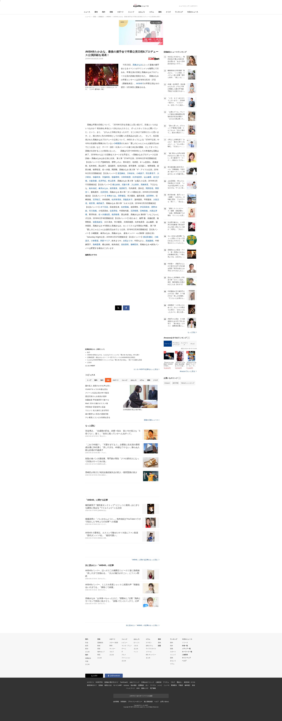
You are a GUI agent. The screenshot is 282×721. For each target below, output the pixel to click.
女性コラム (149, 645)
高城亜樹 (149, 241)
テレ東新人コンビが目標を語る (97, 417)
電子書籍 (153, 688)
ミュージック (184, 343)
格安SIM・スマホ (189, 682)
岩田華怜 (150, 196)
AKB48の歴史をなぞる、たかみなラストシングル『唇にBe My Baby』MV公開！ (113, 355)
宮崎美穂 (144, 211)
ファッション (126, 658)
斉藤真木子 (128, 199)
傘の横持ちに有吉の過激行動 (96, 414)
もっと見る (191, 332)
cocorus (126, 685)
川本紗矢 (131, 173)
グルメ (124, 654)
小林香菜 (94, 241)
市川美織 (93, 211)
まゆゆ (89, 362)
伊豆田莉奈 (144, 207)
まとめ (87, 652)
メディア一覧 (186, 648)
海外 (103, 12)
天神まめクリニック (147, 682)
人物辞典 (185, 654)
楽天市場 (175, 383)
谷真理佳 (113, 211)
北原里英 (104, 192)
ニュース (87, 12)
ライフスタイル (151, 648)
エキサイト (194, 6)
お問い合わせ (164, 701)
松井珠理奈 (116, 199)
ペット (136, 652)
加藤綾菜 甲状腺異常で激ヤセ (97, 400)
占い (147, 685)
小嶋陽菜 (117, 143)
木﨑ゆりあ (111, 196)
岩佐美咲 (125, 244)
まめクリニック (134, 682)
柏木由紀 (93, 188)
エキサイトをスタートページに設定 (141, 696)
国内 (96, 12)
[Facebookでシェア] (126, 307)
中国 (86, 661)
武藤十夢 (125, 184)
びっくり (136, 642)
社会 (86, 642)
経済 (86, 645)
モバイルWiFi (117, 685)
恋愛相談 (141, 685)
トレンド (131, 12)
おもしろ (142, 12)
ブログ (173, 682)
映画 (98, 645)
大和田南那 (126, 177)
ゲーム (124, 648)
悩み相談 (133, 685)
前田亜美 (113, 188)
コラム (151, 12)
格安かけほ (108, 685)
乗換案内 (174, 685)
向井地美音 (137, 177)
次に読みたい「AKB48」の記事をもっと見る (142, 625)
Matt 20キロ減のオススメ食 (96, 403)
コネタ (136, 645)
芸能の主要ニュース (151, 420)
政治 (86, 648)
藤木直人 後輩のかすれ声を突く (98, 386)
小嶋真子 (140, 173)
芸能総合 (100, 642)
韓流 (98, 654)
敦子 (88, 352)
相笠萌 (92, 203)
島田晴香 (115, 214)
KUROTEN (99, 682)
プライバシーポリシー (135, 701)
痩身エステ (144, 688)
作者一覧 (185, 645)
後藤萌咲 (115, 177)
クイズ (168, 12)
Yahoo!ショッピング (187, 383)
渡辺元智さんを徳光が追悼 (96, 396)
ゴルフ (111, 652)
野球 (110, 645)
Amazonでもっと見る (187, 371)
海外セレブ (101, 652)
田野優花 (122, 196)
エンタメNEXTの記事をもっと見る (146, 369)
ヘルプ (184, 661)
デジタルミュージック (176, 343)
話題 (159, 645)
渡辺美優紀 (148, 237)
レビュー (124, 642)
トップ (89, 380)
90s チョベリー (151, 654)
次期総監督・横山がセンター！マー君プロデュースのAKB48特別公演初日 (111, 357)
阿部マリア (105, 241)
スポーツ (120, 12)
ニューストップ (184, 6)
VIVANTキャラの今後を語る (96, 389)
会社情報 (116, 701)
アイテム (166, 682)
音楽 (98, 648)
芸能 (111, 12)
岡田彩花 (149, 188)
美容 (193, 685)
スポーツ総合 (113, 642)
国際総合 (88, 658)
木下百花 (104, 207)
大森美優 (93, 181)
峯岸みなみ (103, 188)
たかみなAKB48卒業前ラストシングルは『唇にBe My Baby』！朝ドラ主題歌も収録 (114, 360)
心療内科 (158, 682)
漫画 (159, 12)
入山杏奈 (135, 184)
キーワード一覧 (187, 652)
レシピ (160, 685)
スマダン (149, 642)
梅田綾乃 (100, 203)
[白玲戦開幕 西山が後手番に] (140, 396)
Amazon (167, 383)
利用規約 (123, 701)
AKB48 (139, 83)
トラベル (149, 652)
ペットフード (130, 688)
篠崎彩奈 (134, 244)
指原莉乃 (123, 188)
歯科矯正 (187, 685)
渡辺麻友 (121, 173)
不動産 (181, 685)
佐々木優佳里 (104, 214)
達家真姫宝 (97, 222)
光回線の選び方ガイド (111, 682)
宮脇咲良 (106, 177)
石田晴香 (134, 211)
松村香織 (125, 207)
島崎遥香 (96, 244)
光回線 (100, 685)
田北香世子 (150, 173)
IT (122, 652)
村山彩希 (112, 181)
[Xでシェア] (118, 307)
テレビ (192, 344)
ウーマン (153, 685)
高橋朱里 (144, 184)
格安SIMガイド (92, 685)
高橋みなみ (137, 65)
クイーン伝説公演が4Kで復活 (97, 393)
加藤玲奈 (96, 177)
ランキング (179, 12)
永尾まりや (128, 241)
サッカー (112, 648)
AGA (138, 688)
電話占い (179, 682)
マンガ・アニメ (127, 645)
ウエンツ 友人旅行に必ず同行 (97, 410)
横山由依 (116, 184)
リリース (185, 642)
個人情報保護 (148, 701)
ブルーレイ (167, 344)
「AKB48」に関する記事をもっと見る (144, 560)
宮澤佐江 (96, 199)
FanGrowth (124, 682)
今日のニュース (192, 12)
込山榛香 (147, 177)
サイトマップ (186, 658)
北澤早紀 (102, 181)
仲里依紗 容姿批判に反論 (95, 407)
